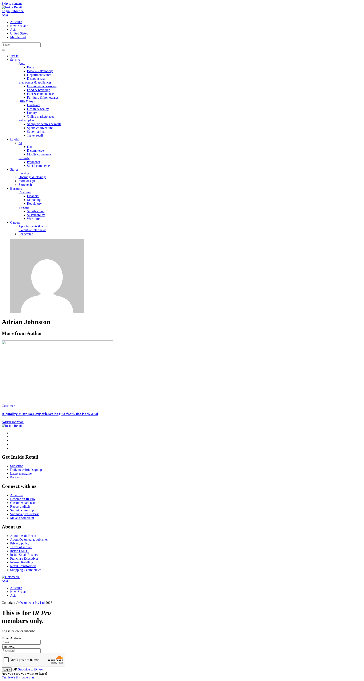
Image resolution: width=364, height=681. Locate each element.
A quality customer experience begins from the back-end (50, 414)
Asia (5, 15)
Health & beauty (38, 109)
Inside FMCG (19, 551)
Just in (14, 56)
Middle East (18, 37)
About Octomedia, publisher (29, 539)
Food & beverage (38, 90)
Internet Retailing (21, 562)
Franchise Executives (24, 558)
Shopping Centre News (25, 570)
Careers (15, 222)
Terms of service (21, 547)
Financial (33, 196)
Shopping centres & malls (44, 124)
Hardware (33, 105)
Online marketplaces (40, 116)
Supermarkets (36, 131)
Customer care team (23, 502)
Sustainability (36, 215)
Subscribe (17, 11)
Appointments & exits (33, 226)
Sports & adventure (40, 128)
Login (6, 11)
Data (30, 147)
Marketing (34, 200)
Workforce (34, 218)
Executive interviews (32, 230)
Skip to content (12, 3)
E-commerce (35, 150)
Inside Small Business (24, 554)
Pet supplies (26, 120)
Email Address (11, 638)
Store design (27, 181)
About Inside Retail (23, 536)
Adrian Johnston (13, 422)
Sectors (15, 59)
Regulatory (34, 203)
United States (19, 33)
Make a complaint (22, 518)
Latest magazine (21, 473)
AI (20, 143)
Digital (14, 139)
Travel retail (35, 135)
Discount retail (36, 78)
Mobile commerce (39, 154)
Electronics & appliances (35, 82)
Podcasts (16, 477)
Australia (16, 22)
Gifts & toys (27, 101)
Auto (22, 63)
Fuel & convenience (40, 94)
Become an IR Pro (22, 499)
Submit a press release (24, 514)
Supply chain (35, 211)
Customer (25, 192)
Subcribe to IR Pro (30, 669)
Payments (33, 162)
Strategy (24, 207)
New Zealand (19, 26)
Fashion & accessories (41, 86)
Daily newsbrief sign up (26, 469)
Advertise (16, 495)
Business (16, 188)
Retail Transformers (23, 566)
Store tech (25, 184)
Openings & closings (32, 177)
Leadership (26, 234)
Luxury (32, 112)
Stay (32, 677)
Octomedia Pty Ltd (32, 602)
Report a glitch (20, 506)
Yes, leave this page (15, 677)
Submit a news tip (22, 510)
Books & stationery (40, 71)
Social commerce (38, 165)
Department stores (39, 75)
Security (24, 158)
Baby (30, 67)
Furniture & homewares (43, 97)
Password (8, 646)
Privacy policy (19, 543)
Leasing (24, 173)
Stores (14, 169)
